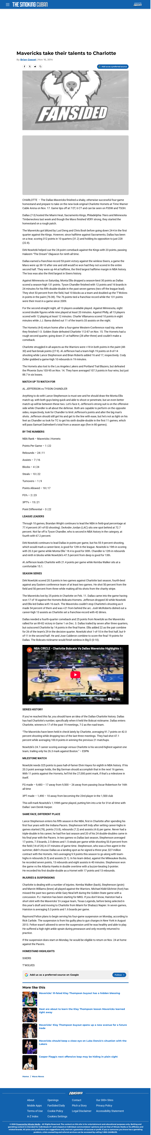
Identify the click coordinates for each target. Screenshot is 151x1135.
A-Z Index (32, 1116)
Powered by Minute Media (28, 1124)
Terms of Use (35, 1111)
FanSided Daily (56, 1105)
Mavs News (38, 1076)
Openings (53, 1100)
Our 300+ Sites (104, 1100)
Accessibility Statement (110, 1111)
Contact (76, 1100)
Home (25, 1076)
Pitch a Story (79, 1105)
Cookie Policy (55, 1111)
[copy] (40, 66)
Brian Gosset (28, 59)
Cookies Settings (57, 1116)
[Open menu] (7, 4)
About (30, 1100)
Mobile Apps (34, 1105)
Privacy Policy (104, 1105)
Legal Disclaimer (81, 1111)
